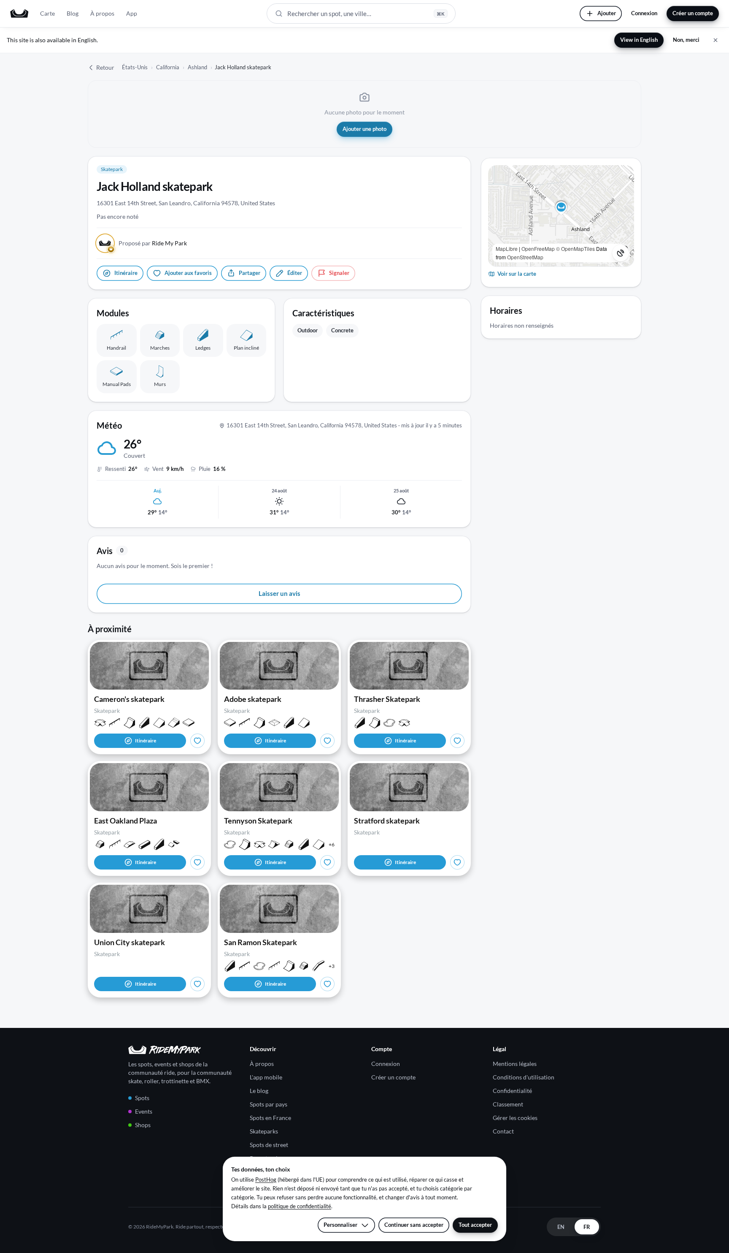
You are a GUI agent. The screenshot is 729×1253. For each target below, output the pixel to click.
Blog (72, 13)
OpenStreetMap (525, 257)
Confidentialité (512, 1090)
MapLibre (507, 248)
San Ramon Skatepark (260, 942)
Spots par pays (268, 1104)
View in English (639, 39)
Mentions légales (515, 1063)
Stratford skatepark (387, 820)
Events (143, 1111)
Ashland (197, 67)
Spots (142, 1097)
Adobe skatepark (252, 699)
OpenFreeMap (538, 248)
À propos (102, 13)
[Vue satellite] (620, 253)
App (131, 13)
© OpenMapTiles (575, 248)
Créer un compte (692, 13)
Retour (105, 67)
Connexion (644, 13)
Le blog (259, 1090)
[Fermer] (715, 40)
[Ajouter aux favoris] (197, 741)
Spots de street (269, 1144)
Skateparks (264, 1131)
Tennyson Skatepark (258, 820)
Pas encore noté (117, 216)
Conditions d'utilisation (523, 1077)
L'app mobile (266, 1077)
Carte (47, 13)
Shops (143, 1124)
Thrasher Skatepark (387, 699)
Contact (503, 1131)
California (167, 67)
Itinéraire (145, 740)
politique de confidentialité (299, 1206)
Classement (508, 1104)
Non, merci (686, 39)
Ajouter (606, 13)
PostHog (265, 1179)
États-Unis (135, 67)
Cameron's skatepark (129, 699)
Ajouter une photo (364, 128)
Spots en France (270, 1117)
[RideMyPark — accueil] (19, 13)
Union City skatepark (129, 942)
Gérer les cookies (515, 1117)
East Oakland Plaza (125, 820)
